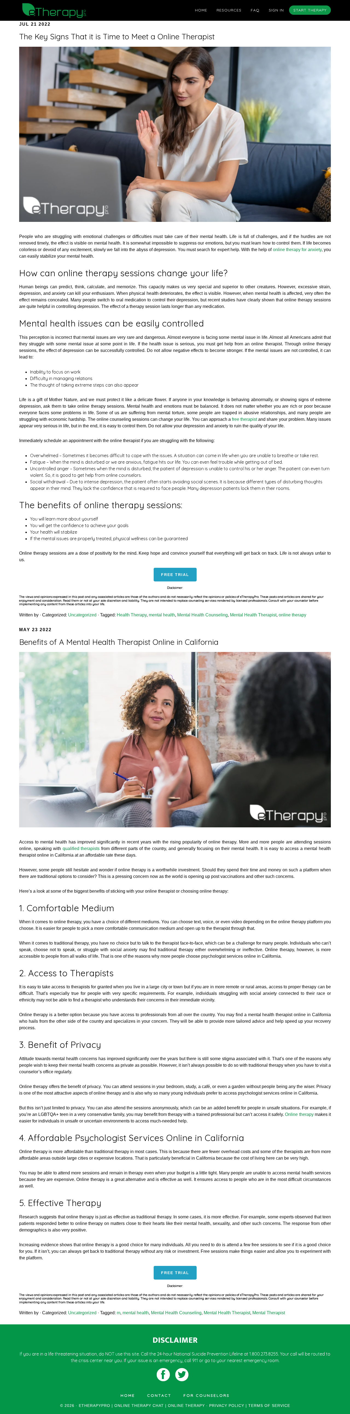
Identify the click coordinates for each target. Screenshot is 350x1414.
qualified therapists (81, 848)
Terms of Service (269, 1405)
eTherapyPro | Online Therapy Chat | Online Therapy (68, 10)
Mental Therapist (268, 1312)
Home (128, 1395)
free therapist (244, 419)
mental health (162, 615)
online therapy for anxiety (297, 249)
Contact (159, 1395)
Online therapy (299, 1114)
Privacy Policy (226, 1405)
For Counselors (206, 1395)
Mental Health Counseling (202, 615)
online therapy (292, 615)
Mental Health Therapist (253, 615)
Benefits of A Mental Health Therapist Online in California (118, 642)
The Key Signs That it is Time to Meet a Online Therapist (117, 36)
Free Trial (175, 574)
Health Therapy (132, 615)
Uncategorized (82, 615)
